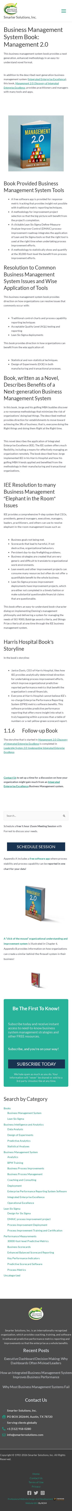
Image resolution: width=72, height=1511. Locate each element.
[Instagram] (42, 1493)
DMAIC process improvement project (29, 1219)
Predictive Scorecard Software (24, 1264)
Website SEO (31, 1503)
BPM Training (15, 1162)
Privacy (36, 1486)
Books (7, 1108)
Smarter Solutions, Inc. (20, 17)
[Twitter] (36, 1493)
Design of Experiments (20, 1135)
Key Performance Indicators (23, 1258)
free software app (40, 858)
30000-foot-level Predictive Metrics (28, 1241)
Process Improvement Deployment (27, 1224)
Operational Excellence (20, 1202)
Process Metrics (16, 1269)
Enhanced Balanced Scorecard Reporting (30, 1252)
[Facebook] (29, 1493)
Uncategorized (12, 1275)
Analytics (12, 1157)
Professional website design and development (30, 1499)
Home (36, 1473)
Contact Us (36, 1478)
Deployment (14, 1185)
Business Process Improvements (25, 1168)
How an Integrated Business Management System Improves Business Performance (36, 1375)
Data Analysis (15, 1129)
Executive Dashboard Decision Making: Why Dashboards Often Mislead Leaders (36, 1361)
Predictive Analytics (18, 1140)
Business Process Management (24, 1174)
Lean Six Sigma (15, 1118)
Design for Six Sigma (19, 1213)
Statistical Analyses (18, 1146)
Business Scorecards (19, 1246)
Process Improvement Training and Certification (34, 1230)
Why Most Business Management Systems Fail (36, 1387)
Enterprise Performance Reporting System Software (37, 1191)
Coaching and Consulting (21, 1179)
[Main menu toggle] (63, 10)
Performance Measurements (20, 1236)
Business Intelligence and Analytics (24, 1124)
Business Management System (24, 1113)
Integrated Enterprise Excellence (46, 79)
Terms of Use (36, 1482)
